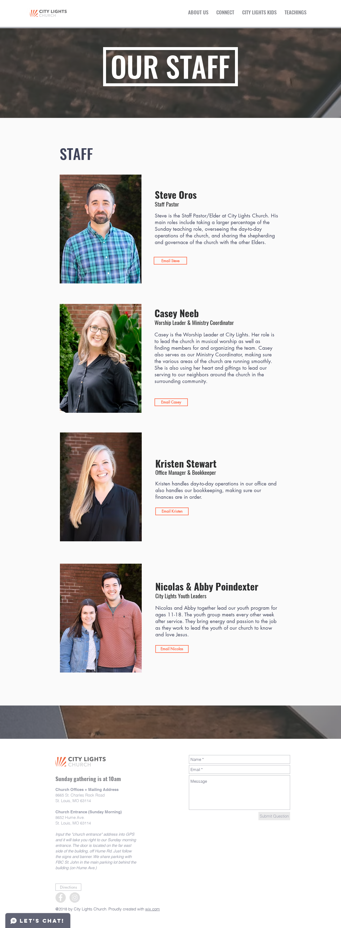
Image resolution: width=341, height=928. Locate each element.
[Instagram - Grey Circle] (75, 897)
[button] (198, 12)
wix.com (152, 908)
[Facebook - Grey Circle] (60, 897)
